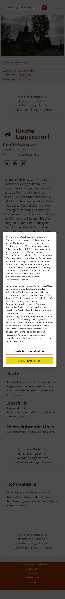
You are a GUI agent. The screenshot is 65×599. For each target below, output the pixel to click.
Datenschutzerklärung (17, 279)
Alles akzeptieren (29, 360)
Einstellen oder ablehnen (29, 351)
